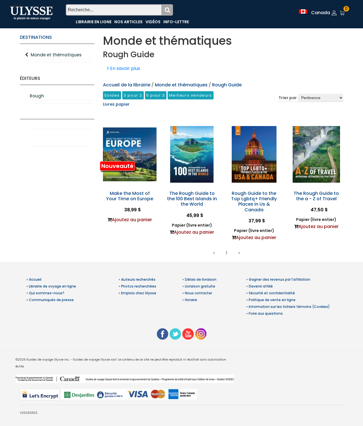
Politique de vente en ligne (272, 299)
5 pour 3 (155, 95)
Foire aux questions (266, 313)
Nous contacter (198, 293)
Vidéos (153, 22)
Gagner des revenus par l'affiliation (279, 279)
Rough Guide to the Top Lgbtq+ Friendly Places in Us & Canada (254, 201)
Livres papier (116, 104)
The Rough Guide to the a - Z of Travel (316, 196)
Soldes (112, 95)
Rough (37, 96)
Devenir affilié (261, 286)
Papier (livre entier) (192, 225)
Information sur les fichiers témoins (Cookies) (289, 306)
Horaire (191, 299)
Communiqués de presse (51, 299)
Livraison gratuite (200, 286)
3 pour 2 (133, 95)
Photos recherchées (138, 286)
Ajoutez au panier (132, 219)
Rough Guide (227, 85)
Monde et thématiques (56, 55)
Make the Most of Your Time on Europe (129, 196)
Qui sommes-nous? (46, 293)
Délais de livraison (200, 279)
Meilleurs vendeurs (190, 95)
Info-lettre (176, 22)
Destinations (36, 37)
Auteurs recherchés (138, 279)
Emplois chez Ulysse (138, 293)
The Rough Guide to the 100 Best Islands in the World (192, 198)
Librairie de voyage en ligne (52, 286)
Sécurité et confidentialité (272, 293)
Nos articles (128, 22)
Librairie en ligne (93, 22)
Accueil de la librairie (126, 85)
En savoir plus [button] (124, 68)
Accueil (35, 279)
